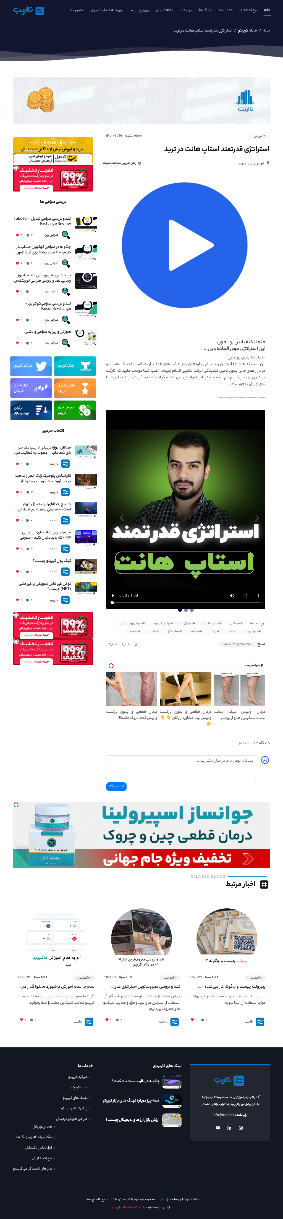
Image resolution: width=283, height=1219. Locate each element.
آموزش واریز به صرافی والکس (47, 332)
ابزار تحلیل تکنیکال (38, 1148)
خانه (267, 10)
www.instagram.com (237, 644)
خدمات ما (226, 10)
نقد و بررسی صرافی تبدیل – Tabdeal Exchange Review (42, 222)
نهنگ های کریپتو (75, 1098)
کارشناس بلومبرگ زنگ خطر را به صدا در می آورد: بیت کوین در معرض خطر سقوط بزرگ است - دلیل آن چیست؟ (43, 479)
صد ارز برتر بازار (42, 1127)
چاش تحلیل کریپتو (74, 1109)
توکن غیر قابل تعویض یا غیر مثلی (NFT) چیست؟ (45, 587)
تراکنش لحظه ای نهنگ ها (34, 1137)
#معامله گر (175, 631)
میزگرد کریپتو (78, 1077)
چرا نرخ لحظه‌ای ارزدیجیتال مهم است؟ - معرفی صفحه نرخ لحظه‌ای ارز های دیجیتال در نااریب (42, 507)
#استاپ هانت (213, 623)
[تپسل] (16, 168)
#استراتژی (189, 623)
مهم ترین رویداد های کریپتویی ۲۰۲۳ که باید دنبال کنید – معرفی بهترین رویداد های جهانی (45, 535)
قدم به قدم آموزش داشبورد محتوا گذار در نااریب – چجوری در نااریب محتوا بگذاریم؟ (59, 987)
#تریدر (215, 631)
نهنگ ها (205, 10)
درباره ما (186, 10)
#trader (135, 631)
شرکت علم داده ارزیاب (127, 1207)
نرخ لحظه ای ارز (42, 1158)
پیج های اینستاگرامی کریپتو (32, 1169)
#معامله (196, 631)
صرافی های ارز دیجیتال (72, 1119)
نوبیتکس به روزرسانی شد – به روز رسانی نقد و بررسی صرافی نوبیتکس (42, 278)
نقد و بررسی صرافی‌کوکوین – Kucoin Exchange (48, 307)
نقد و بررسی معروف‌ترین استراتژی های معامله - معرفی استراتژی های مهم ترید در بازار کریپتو (143, 987)
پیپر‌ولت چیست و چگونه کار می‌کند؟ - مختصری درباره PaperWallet (233, 987)
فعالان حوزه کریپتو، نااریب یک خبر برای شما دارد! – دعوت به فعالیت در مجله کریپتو (43, 450)
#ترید (232, 631)
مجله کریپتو (165, 10)
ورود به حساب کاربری (106, 10)
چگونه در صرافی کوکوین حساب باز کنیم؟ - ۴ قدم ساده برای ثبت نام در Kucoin (43, 250)
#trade (154, 631)
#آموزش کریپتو (163, 623)
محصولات (141, 11)
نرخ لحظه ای (248, 10)
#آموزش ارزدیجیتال (133, 623)
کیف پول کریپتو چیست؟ (52, 561)
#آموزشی (259, 136)
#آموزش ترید (253, 631)
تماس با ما (76, 10)
